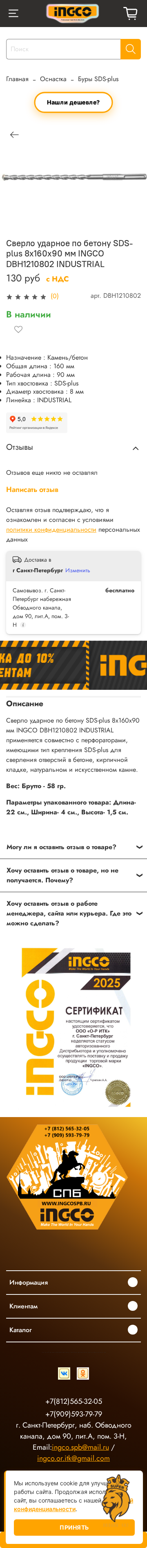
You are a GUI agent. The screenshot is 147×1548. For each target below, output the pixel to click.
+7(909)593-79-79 (73, 1414)
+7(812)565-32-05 (73, 1401)
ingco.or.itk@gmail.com (73, 1458)
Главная (17, 79)
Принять (74, 1527)
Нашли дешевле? (73, 102)
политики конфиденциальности (51, 529)
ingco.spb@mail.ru (80, 1447)
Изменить (77, 570)
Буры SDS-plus (98, 79)
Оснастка (53, 79)
